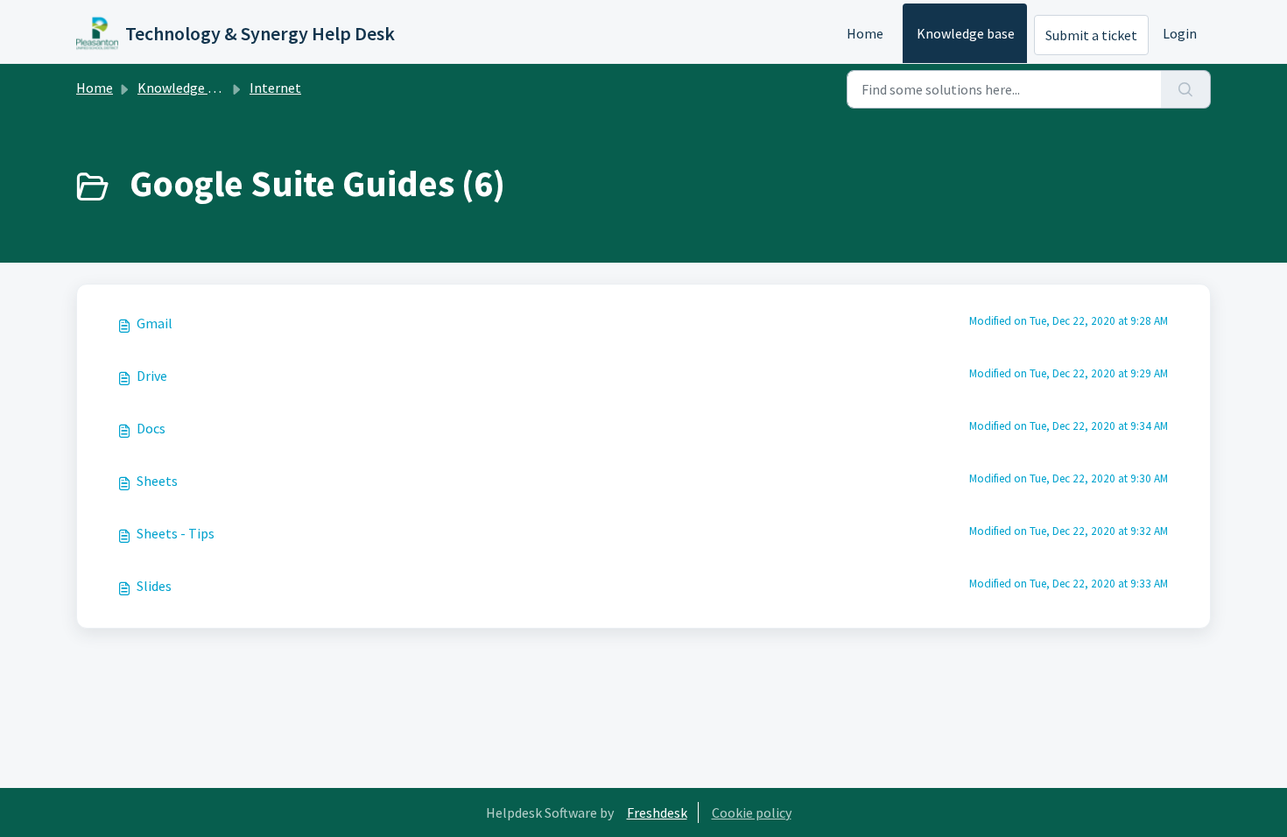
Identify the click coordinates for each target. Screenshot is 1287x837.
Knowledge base (966, 33)
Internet (275, 87)
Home (865, 33)
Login (1180, 33)
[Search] (1186, 89)
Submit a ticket (1091, 35)
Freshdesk (657, 812)
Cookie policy (751, 812)
